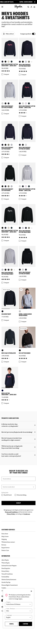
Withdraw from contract (8, 542)
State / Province (10, 608)
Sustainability (5, 576)
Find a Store (5, 533)
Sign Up (18, 503)
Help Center (5, 536)
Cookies (4, 588)
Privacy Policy (11, 514)
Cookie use (27, 514)
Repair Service (6, 547)
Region (8, 602)
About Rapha (5, 560)
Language (9, 615)
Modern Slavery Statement (9, 579)
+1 (31, 62)
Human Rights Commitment (10, 585)
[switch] (27, 34)
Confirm (25, 624)
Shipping (4, 539)
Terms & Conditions (7, 574)
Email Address (7, 478)
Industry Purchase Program (9, 565)
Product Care (5, 550)
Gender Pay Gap (6, 582)
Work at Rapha (6, 563)
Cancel (11, 624)
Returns (4, 545)
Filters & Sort (10, 34)
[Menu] (2, 7)
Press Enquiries (6, 568)
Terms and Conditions (11, 512)
